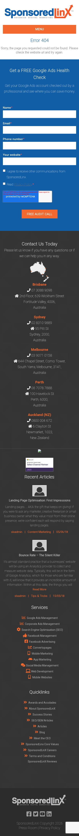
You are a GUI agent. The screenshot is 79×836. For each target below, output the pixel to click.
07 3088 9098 (41, 290)
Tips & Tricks (39, 596)
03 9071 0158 (41, 355)
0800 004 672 (41, 420)
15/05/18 (58, 596)
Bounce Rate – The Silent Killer (39, 555)
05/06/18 (62, 532)
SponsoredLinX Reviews (42, 761)
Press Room (28, 828)
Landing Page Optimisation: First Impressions (39, 500)
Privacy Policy (23, 184)
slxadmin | (19, 532)
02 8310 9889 (41, 323)
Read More (39, 589)
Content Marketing (39, 532)
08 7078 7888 (41, 388)
